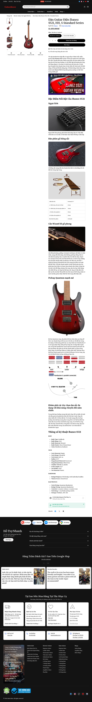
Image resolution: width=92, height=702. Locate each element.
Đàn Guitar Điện (66, 25)
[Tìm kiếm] (67, 7)
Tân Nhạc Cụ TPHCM (78, 635)
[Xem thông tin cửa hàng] (83, 498)
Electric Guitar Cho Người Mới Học (22, 16)
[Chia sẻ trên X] (59, 511)
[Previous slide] (44, 563)
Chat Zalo (50, 618)
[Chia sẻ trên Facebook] (55, 511)
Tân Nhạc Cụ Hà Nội (78, 637)
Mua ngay (67, 45)
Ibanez (56, 25)
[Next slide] (48, 563)
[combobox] (46, 6)
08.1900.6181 (32, 635)
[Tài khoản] (84, 7)
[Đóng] (83, 504)
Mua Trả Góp (17, 1)
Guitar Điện (10, 698)
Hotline (5, 1)
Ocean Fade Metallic (69, 35)
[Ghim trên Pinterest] (63, 511)
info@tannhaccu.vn (55, 635)
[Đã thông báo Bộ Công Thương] (21, 690)
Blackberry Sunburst (55, 35)
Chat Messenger (52, 620)
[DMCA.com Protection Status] (6, 690)
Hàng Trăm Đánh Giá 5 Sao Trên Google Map (46, 556)
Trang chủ (9, 16)
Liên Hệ (11, 1)
